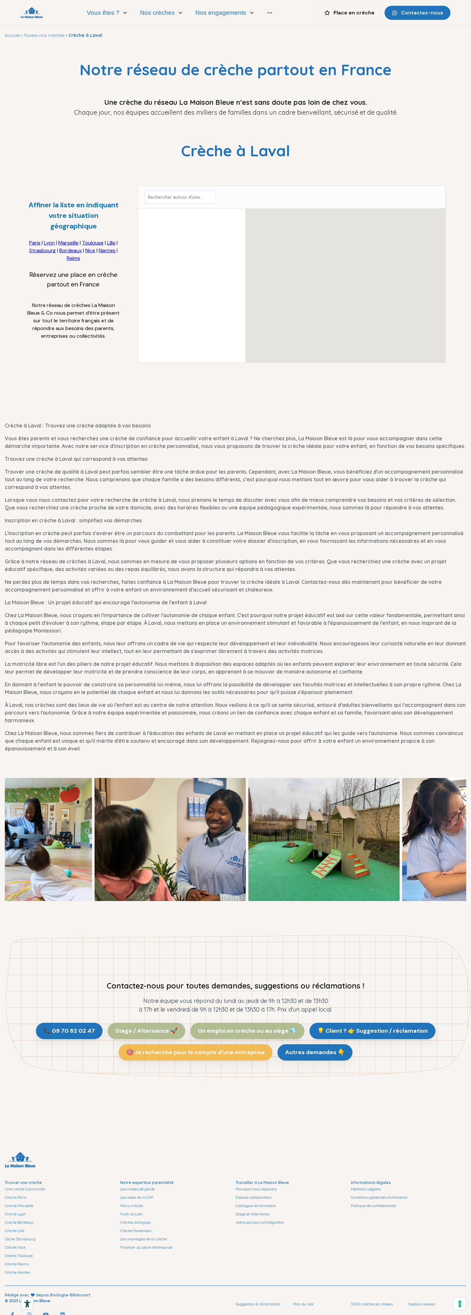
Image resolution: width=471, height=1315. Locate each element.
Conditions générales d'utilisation (379, 1197)
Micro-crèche (131, 1205)
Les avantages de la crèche (143, 1238)
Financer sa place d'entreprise (146, 1247)
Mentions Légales (366, 1189)
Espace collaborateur (254, 1197)
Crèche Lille (14, 1230)
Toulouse (92, 242)
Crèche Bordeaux (19, 1222)
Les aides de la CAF (136, 1197)
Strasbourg (42, 250)
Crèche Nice (15, 1247)
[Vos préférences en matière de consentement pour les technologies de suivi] (460, 1304)
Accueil (12, 35)
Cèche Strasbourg (20, 1238)
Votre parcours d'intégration (260, 1222)
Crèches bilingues (135, 1222)
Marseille (68, 242)
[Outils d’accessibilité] (27, 1304)
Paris (34, 242)
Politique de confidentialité (373, 1205)
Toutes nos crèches (44, 35)
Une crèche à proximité (25, 1189)
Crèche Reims (17, 1263)
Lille (111, 242)
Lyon (49, 242)
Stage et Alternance (252, 1214)
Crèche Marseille (19, 1205)
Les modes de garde (137, 1189)
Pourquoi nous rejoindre (256, 1189)
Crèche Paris (16, 1197)
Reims (73, 258)
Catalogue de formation (256, 1205)
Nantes (107, 250)
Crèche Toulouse (19, 1255)
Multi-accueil (131, 1214)
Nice (90, 250)
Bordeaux (70, 250)
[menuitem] (107, 12)
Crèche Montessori (136, 1230)
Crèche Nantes (17, 1272)
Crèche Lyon (15, 1214)
